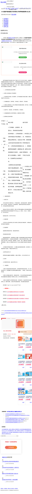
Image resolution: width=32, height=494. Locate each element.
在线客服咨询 (22, 57)
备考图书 (6, 18)
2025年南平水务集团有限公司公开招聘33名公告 (13, 413)
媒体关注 (12, 488)
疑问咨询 (6, 20)
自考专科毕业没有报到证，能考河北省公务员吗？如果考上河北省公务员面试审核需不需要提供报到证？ (11, 467)
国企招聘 (3, 2)
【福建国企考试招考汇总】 (6, 40)
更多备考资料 (22, 72)
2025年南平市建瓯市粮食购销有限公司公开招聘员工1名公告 (15, 418)
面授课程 (6, 25)
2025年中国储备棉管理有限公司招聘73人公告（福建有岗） (15, 419)
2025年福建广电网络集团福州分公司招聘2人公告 (16, 432)
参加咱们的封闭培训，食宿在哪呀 (10, 479)
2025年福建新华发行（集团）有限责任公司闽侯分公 (15, 430)
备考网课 (6, 22)
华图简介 (2, 488)
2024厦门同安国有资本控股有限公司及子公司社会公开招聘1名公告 (15, 310)
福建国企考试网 (11, 37)
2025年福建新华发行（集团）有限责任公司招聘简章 (10, 429)
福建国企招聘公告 (18, 411)
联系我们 (16, 488)
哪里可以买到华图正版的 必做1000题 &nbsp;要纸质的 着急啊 (11, 473)
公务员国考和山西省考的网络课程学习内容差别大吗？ (11, 461)
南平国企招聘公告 (10, 411)
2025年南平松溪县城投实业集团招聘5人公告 (12, 422)
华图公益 (9, 488)
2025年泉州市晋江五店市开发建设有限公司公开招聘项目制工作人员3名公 (17, 415)
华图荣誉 (5, 488)
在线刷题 (6, 23)
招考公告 (6, 26)
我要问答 (4, 457)
